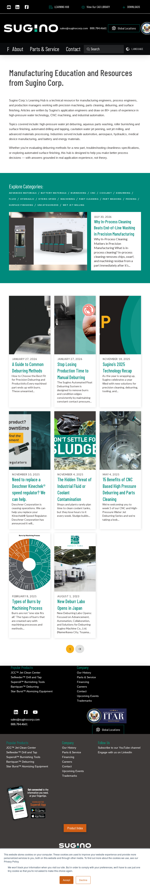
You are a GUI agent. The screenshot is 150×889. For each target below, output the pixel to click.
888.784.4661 (98, 28)
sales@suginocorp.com (74, 28)
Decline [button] (83, 880)
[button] (7, 49)
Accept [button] (66, 880)
